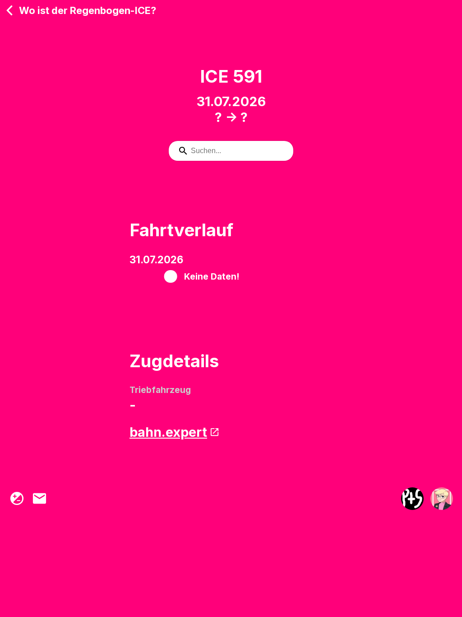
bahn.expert (168, 432)
